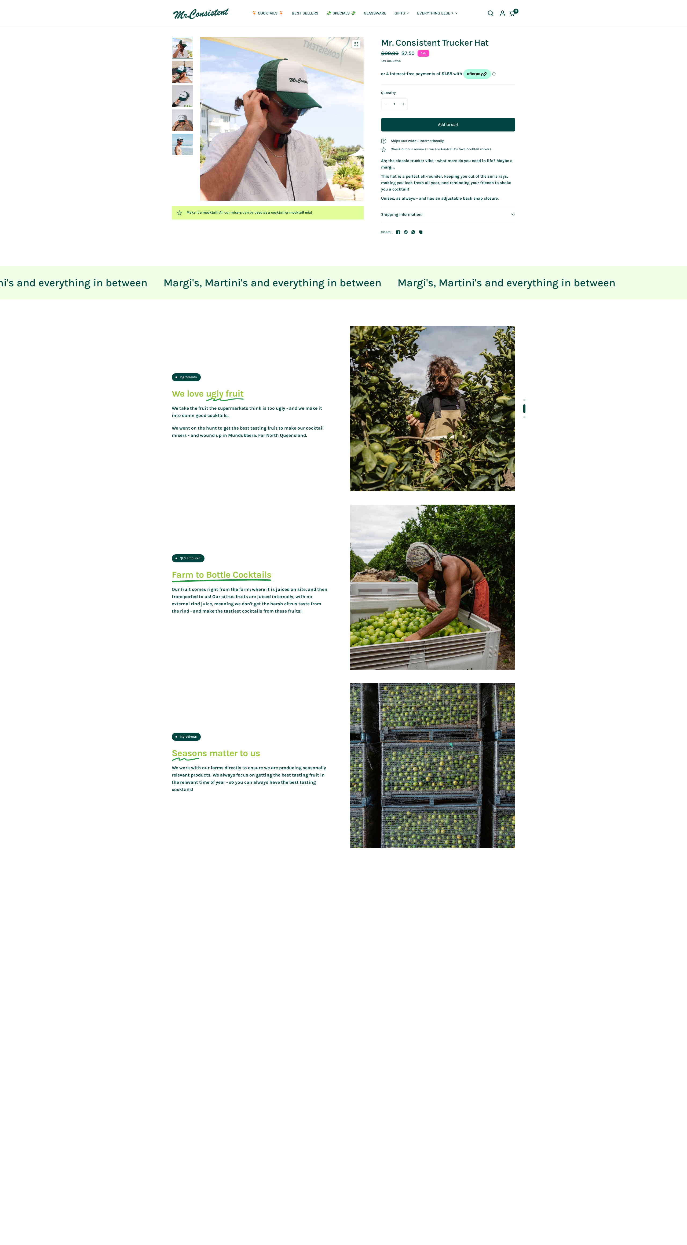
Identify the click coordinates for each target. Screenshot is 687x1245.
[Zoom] (356, 44)
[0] (510, 13)
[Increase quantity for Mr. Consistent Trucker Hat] (403, 104)
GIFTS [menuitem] (399, 13)
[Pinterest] (406, 232)
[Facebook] (398, 232)
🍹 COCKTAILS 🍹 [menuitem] (268, 13)
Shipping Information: (401, 214)
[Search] (490, 13)
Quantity (388, 93)
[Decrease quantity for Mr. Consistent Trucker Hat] (385, 104)
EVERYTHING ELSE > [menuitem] (435, 13)
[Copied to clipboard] (421, 232)
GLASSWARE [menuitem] (375, 13)
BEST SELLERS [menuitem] (305, 13)
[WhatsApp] (413, 232)
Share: (386, 232)
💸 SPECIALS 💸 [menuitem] (341, 13)
